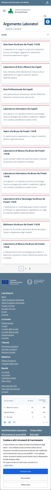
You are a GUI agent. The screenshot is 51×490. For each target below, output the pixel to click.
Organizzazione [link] (7, 334)
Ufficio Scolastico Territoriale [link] (12, 302)
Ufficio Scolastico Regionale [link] (12, 299)
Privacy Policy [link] (36, 430)
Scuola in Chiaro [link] (8, 305)
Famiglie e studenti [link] (9, 349)
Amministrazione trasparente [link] (14, 430)
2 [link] (25, 268)
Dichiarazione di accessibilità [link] (13, 434)
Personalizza (25, 478)
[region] (25, 463)
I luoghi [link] (4, 326)
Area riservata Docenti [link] (10, 388)
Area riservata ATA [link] (9, 385)
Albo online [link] (6, 380)
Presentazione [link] (7, 323)
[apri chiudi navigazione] (4, 10)
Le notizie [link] (5, 372)
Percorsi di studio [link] (8, 352)
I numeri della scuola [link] (9, 329)
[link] (48, 21)
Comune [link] (4, 314)
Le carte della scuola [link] (9, 331)
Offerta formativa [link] (8, 360)
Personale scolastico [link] (9, 346)
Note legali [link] (34, 434)
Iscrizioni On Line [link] (8, 308)
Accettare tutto (25, 471)
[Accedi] (47, 2)
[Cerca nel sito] (45, 16)
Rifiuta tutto (25, 484)
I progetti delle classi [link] (9, 363)
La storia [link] (5, 337)
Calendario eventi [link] (8, 378)
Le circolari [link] (5, 375)
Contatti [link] (4, 391)
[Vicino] (48, 438)
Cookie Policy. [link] (8, 465)
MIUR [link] (3, 296)
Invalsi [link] (4, 311)
